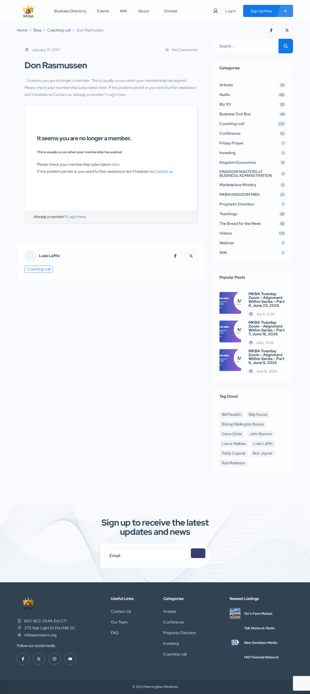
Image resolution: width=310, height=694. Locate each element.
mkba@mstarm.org (40, 635)
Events (103, 11)
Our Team (119, 622)
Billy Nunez (258, 414)
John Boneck (260, 433)
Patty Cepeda (233, 453)
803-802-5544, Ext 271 (45, 620)
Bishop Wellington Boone (243, 424)
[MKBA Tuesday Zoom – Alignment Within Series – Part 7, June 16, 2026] (230, 331)
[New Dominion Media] (235, 642)
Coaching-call (58, 30)
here (115, 164)
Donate (170, 11)
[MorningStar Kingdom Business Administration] (28, 11)
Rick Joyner (263, 453)
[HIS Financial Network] (235, 657)
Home (22, 30)
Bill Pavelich (231, 414)
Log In (230, 11)
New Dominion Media (260, 642)
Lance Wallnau (234, 443)
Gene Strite (232, 433)
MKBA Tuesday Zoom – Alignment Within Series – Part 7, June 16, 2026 (266, 328)
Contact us (163, 171)
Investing (171, 643)
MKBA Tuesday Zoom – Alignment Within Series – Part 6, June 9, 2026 (266, 357)
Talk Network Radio (259, 628)
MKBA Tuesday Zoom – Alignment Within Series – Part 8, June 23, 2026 (266, 300)
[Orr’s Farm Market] (235, 613)
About (143, 11)
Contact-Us (121, 611)
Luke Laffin (49, 256)
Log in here (76, 216)
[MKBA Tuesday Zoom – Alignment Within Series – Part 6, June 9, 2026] (230, 360)
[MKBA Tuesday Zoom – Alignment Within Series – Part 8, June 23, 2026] (230, 303)
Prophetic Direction (179, 632)
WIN (123, 11)
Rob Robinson (233, 462)
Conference (173, 622)
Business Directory (70, 11)
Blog (37, 30)
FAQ (114, 632)
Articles (169, 611)
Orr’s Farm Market (258, 613)
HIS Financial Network (261, 657)
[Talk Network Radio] (235, 628)
